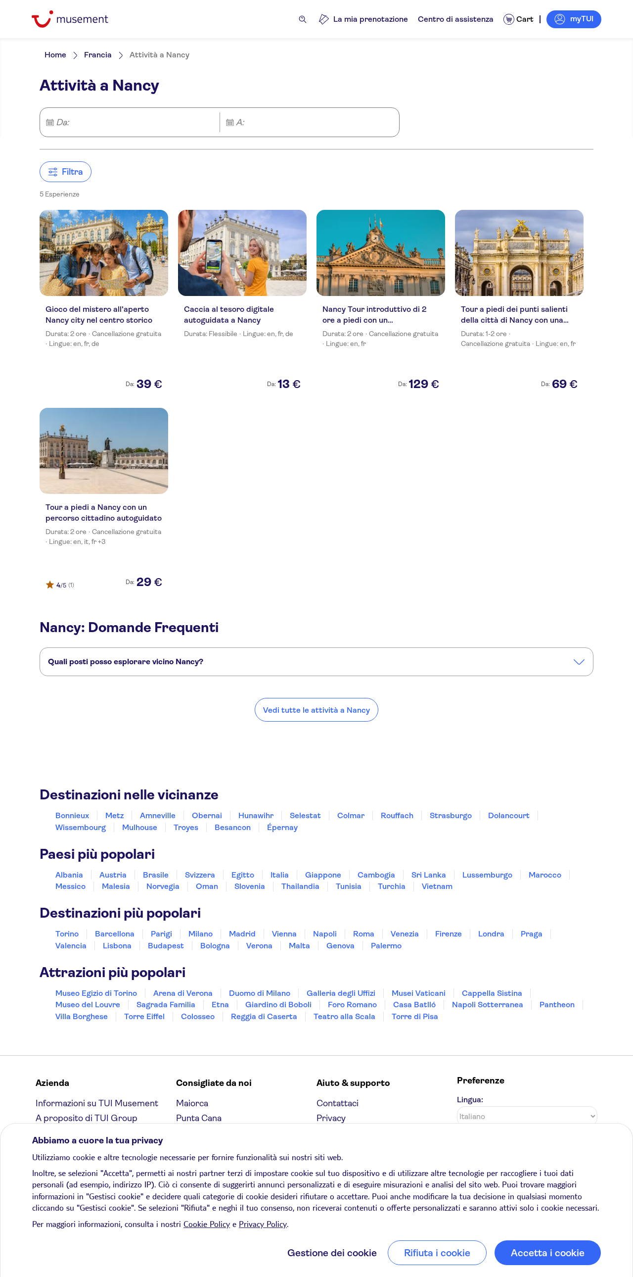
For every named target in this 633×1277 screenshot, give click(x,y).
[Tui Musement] (77, 19)
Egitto (242, 875)
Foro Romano (352, 1004)
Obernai (207, 815)
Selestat (305, 815)
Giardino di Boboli (278, 1004)
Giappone (323, 875)
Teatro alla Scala (344, 1016)
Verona (259, 945)
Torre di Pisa (415, 1016)
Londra (491, 933)
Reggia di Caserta (264, 1016)
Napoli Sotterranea (487, 1004)
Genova (340, 945)
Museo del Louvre (87, 1004)
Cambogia (376, 875)
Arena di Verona (183, 993)
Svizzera (200, 875)
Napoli (325, 933)
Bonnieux (72, 815)
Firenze (448, 933)
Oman (207, 886)
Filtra (72, 172)
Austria (113, 875)
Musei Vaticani (419, 993)
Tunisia (349, 886)
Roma (363, 933)
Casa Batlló (414, 1004)
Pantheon (557, 1004)
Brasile (156, 875)
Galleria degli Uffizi (341, 993)
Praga (532, 933)
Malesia (116, 886)
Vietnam (437, 886)
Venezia (405, 933)
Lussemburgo (487, 875)
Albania (69, 875)
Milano (200, 933)
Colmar (350, 815)
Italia (280, 875)
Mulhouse (139, 827)
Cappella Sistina (492, 993)
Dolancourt (509, 815)
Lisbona (117, 945)
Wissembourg (80, 827)
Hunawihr (255, 815)
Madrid (242, 933)
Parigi (161, 933)
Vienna (284, 933)
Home (55, 54)
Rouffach (397, 815)
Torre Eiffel (144, 1016)
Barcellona (115, 933)
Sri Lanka (428, 875)
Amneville (158, 815)
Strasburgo (451, 815)
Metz (114, 815)
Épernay (282, 827)
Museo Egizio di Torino (96, 993)
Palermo (386, 945)
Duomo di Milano (259, 993)
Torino (67, 933)
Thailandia (300, 886)
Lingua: (470, 1099)
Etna (220, 1004)
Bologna (215, 945)
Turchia (392, 886)
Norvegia (163, 886)
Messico (70, 886)
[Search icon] (303, 19)
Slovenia (249, 886)
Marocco (545, 875)
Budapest (166, 945)
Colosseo (198, 1016)
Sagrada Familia (165, 1004)
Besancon (233, 827)
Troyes (186, 827)
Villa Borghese (81, 1016)
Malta (299, 945)
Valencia (71, 945)
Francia (98, 54)
